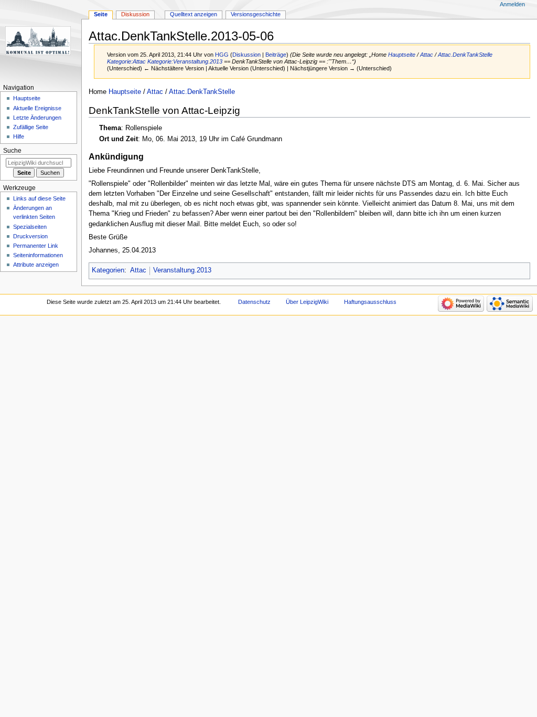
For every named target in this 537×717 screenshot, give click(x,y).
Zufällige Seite (30, 127)
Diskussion (246, 54)
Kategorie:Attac (126, 61)
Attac (426, 54)
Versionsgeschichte (256, 14)
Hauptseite (401, 54)
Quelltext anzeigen (193, 14)
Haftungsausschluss (370, 302)
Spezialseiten (30, 227)
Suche (12, 150)
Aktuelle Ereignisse (37, 108)
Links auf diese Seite (39, 198)
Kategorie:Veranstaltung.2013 (184, 61)
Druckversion (30, 236)
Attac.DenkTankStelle (465, 54)
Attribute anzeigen (36, 264)
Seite (101, 14)
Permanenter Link (35, 245)
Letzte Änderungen (37, 117)
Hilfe (18, 136)
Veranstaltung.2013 (182, 270)
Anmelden (512, 4)
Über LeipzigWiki (307, 302)
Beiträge (275, 54)
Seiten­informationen (38, 255)
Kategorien (108, 270)
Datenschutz (254, 302)
